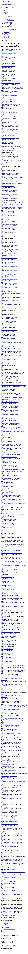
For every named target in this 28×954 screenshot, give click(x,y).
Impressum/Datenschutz (9, 945)
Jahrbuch (9, 30)
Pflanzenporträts (8, 22)
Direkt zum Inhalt (5, 1)
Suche (2, 930)
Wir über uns (7, 36)
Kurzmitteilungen (11, 27)
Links (5, 39)
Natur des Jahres (8, 23)
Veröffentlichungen (11, 29)
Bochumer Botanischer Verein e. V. (9, 4)
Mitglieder (6, 37)
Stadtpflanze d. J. (11, 25)
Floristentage (7, 32)
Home (5, 10)
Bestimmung (10, 19)
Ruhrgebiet (9, 16)
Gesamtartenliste (11, 20)
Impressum (6, 40)
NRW (8, 15)
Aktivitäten (6, 12)
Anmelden (6, 952)
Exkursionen (7, 33)
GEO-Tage (6, 34)
